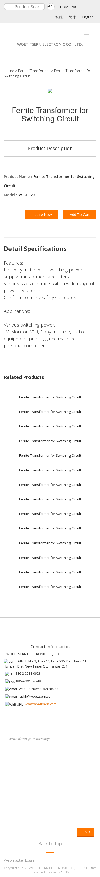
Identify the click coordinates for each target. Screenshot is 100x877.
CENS (65, 872)
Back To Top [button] (50, 843)
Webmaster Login (19, 860)
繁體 (59, 17)
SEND (85, 832)
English (88, 17)
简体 (72, 17)
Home (9, 70)
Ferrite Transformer (34, 70)
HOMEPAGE (70, 6)
